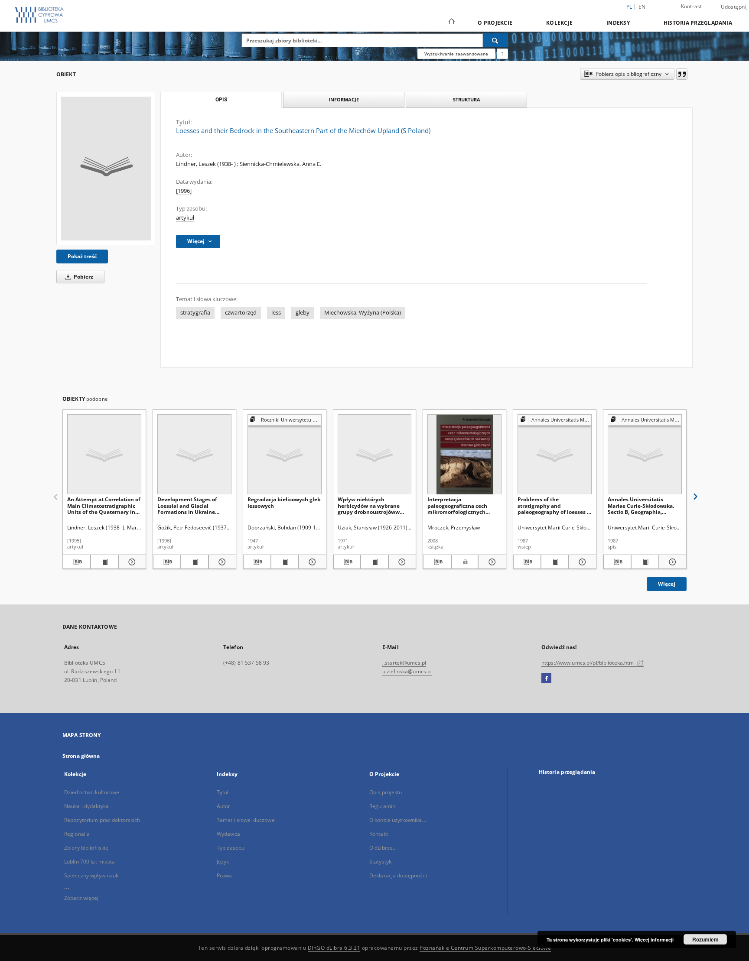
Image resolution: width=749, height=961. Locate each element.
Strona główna (81, 756)
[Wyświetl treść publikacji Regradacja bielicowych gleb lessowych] (284, 562)
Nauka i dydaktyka (86, 806)
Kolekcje (559, 22)
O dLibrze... (383, 847)
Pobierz (82, 276)
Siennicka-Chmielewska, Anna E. (280, 164)
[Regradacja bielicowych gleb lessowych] (284, 455)
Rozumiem (705, 939)
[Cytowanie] (681, 74)
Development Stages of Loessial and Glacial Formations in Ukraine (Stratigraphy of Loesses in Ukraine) (191, 505)
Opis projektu (385, 792)
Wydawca (228, 834)
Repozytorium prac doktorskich (102, 820)
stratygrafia (195, 312)
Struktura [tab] (466, 99)
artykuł (185, 217)
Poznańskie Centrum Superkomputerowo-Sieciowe (485, 947)
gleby (302, 312)
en (642, 7)
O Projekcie (495, 22)
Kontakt (378, 834)
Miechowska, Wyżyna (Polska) (362, 312)
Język (223, 861)
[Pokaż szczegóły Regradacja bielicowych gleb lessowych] (311, 562)
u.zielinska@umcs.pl (407, 671)
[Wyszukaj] (495, 40)
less (276, 312)
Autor (224, 806)
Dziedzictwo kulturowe (92, 792)
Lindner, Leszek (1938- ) (206, 164)
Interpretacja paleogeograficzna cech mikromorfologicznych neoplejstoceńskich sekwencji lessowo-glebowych (457, 505)
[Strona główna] (451, 22)
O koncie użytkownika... (397, 820)
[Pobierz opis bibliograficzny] (76, 562)
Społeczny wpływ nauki (92, 875)
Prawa (224, 875)
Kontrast (691, 6)
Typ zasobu (230, 847)
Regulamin (382, 806)
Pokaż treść (82, 256)
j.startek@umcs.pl (404, 662)
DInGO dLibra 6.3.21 (334, 947)
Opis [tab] (221, 100)
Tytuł (223, 792)
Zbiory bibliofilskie (86, 847)
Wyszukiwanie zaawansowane (456, 54)
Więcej (666, 584)
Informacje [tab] (344, 99)
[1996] (184, 191)
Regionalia (77, 834)
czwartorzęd (241, 312)
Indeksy (618, 22)
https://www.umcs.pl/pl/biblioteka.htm (588, 662)
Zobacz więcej (81, 898)
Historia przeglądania (698, 22)
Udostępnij (734, 6)
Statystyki (381, 861)
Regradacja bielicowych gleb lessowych (284, 502)
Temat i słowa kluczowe (246, 820)
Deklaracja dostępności (398, 875)
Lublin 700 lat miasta (89, 861)
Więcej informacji (654, 939)
